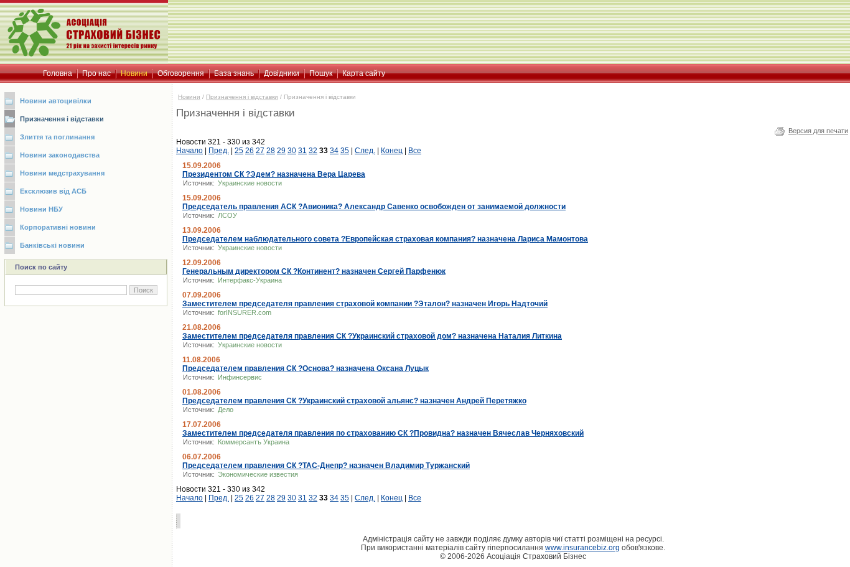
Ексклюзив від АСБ (53, 191)
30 (291, 150)
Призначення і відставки (62, 119)
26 (249, 150)
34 (334, 150)
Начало (189, 150)
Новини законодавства (60, 155)
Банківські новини (52, 245)
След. (365, 150)
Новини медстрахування (62, 173)
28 (270, 150)
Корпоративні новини (58, 227)
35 (344, 150)
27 (260, 150)
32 (313, 150)
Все (414, 150)
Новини (189, 96)
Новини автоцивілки (55, 101)
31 (302, 150)
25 (239, 150)
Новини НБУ (41, 209)
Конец (392, 150)
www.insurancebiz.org (582, 547)
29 (281, 150)
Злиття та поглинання (57, 137)
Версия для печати (818, 130)
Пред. (218, 150)
